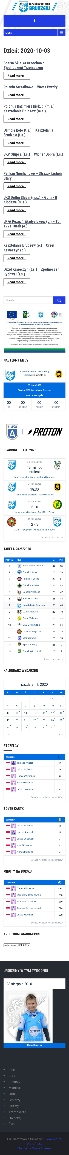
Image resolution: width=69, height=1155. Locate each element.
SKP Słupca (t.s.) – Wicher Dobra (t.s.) (33, 154)
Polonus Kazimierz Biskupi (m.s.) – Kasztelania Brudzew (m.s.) (31, 108)
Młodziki (15, 1088)
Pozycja (9, 560)
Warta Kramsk (30, 638)
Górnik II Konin (30, 572)
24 (52, 720)
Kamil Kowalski (25, 845)
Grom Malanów (30, 618)
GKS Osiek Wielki (31, 624)
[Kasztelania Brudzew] (10, 376)
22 (34, 720)
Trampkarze (17, 1112)
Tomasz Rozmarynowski (29, 908)
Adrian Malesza (25, 782)
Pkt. (61, 560)
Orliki (12, 1094)
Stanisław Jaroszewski (29, 895)
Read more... (16, 76)
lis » (61, 734)
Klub (19, 560)
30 (44, 727)
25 (61, 720)
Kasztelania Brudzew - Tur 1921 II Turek (34, 512)
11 (61, 705)
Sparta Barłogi (30, 644)
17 (52, 713)
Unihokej (15, 1118)
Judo (12, 1076)
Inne (12, 1070)
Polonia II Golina (31, 578)
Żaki (12, 1124)
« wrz (9, 734)
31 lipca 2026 (34, 484)
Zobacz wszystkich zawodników (47, 797)
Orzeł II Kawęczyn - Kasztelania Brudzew (34, 529)
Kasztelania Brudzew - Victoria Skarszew (34, 477)
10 (52, 705)
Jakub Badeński (25, 769)
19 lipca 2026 (34, 519)
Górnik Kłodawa (31, 585)
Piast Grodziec (30, 598)
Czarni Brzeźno (30, 611)
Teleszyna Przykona (33, 565)
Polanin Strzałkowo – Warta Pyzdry (31, 87)
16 (44, 713)
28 (25, 727)
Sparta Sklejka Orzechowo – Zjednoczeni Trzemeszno (25, 65)
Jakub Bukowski (25, 838)
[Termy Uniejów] (59, 375)
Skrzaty (14, 1106)
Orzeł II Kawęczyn (32, 631)
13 (17, 713)
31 (52, 727)
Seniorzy (15, 1100)
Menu (8, 32)
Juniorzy (14, 1082)
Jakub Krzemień (25, 789)
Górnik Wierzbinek (32, 651)
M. (54, 560)
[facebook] (34, 20)
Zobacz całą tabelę (53, 659)
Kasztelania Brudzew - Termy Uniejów (35, 494)
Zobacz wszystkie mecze (50, 537)
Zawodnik (10, 757)
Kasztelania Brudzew (34, 605)
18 (61, 713)
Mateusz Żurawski (26, 901)
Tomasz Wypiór (25, 762)
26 (8, 727)
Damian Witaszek (26, 776)
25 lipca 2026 (34, 501)
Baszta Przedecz (31, 592)
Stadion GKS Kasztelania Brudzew (34, 390)
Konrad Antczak (25, 832)
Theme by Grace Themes (34, 1148)
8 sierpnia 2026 (34, 462)
